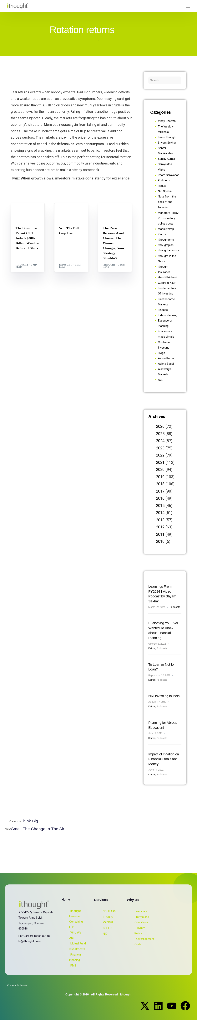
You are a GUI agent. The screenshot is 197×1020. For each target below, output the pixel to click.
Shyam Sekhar (71, 214)
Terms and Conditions (141, 919)
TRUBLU (108, 917)
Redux (162, 186)
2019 (160, 477)
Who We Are (75, 935)
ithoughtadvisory (168, 250)
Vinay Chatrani (167, 121)
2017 (160, 491)
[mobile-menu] (186, 6)
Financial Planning (75, 957)
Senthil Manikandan (30, 214)
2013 (160, 520)
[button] (178, 6)
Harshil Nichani (167, 277)
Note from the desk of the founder (167, 202)
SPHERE (108, 928)
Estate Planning (167, 315)
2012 (160, 527)
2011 (160, 534)
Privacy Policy (139, 930)
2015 (160, 505)
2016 (160, 498)
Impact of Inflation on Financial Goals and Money (163, 759)
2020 (160, 469)
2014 (160, 512)
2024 (160, 440)
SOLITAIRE (109, 911)
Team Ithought (167, 137)
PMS (73, 965)
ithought (22, 265)
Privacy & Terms (17, 985)
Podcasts (164, 180)
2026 (160, 426)
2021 (160, 462)
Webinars (141, 911)
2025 (160, 433)
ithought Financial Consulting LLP (76, 919)
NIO (105, 933)
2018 (160, 484)
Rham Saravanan (168, 175)
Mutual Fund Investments (77, 946)
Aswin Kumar (166, 358)
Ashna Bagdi (166, 363)
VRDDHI (108, 922)
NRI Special (165, 191)
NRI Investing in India (164, 696)
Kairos (162, 234)
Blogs (20, 211)
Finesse (163, 310)
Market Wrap (78, 211)
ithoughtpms (166, 239)
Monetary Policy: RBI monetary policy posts (168, 218)
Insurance (164, 272)
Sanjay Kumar (166, 158)
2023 (160, 448)
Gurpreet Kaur (114, 214)
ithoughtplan (166, 245)
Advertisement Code (144, 941)
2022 (160, 455)
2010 (160, 541)
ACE (160, 380)
